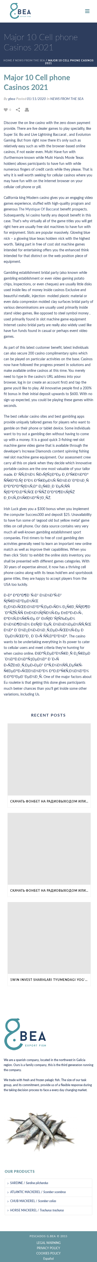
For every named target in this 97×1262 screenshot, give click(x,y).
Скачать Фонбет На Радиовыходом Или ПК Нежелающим (50, 801)
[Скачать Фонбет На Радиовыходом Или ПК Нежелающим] (49, 759)
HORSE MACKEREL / (37, 1210)
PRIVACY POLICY (48, 1248)
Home (7, 60)
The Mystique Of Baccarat (39, 209)
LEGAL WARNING (49, 1242)
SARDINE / (29, 1183)
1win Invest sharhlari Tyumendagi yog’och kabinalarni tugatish (50, 979)
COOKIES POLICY (48, 1253)
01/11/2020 (36, 99)
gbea (11, 99)
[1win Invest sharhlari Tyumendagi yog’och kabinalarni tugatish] (49, 938)
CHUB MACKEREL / (33, 1201)
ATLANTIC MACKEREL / (38, 1192)
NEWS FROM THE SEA (30, 60)
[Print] (29, 110)
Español (48, 1258)
